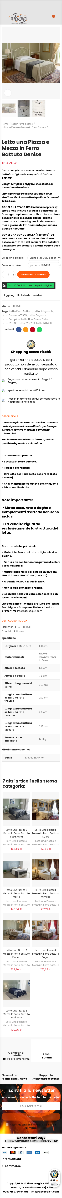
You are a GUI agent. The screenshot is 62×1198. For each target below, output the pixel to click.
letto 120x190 (9, 323)
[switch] (54, 1184)
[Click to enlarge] (7, 92)
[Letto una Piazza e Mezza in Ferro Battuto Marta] (16, 870)
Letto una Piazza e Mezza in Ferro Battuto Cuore (45, 833)
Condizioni (8, 631)
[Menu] (3, 16)
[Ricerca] (46, 18)
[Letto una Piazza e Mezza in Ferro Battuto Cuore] (45, 809)
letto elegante (37, 315)
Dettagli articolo (14, 620)
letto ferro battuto (20, 311)
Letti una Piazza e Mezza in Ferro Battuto (16, 842)
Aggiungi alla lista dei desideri (23, 295)
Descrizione (10, 416)
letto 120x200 (27, 323)
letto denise (9, 315)
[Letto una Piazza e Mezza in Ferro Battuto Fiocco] (16, 930)
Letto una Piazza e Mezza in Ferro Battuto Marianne (16, 1014)
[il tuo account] (58, 18)
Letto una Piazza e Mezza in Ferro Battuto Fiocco (16, 954)
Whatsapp (39, 329)
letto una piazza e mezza (36, 319)
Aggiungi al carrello (33, 274)
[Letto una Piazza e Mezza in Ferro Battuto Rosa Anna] (16, 809)
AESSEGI (22, 315)
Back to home (58, 129)
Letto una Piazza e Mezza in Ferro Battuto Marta (16, 893)
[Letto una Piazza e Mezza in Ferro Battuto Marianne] (16, 990)
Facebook (19, 329)
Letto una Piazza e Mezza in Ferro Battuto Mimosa (45, 893)
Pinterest (32, 329)
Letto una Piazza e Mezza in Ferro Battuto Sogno (45, 954)
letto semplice (11, 319)
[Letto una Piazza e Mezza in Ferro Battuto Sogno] (45, 930)
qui (24, 597)
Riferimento (9, 627)
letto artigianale (43, 311)
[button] (5, 62)
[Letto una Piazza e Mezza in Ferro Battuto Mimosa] (45, 870)
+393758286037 (17, 1141)
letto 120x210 (44, 323)
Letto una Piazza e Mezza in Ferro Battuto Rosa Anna (16, 833)
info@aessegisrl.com (29, 611)
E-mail (25, 329)
